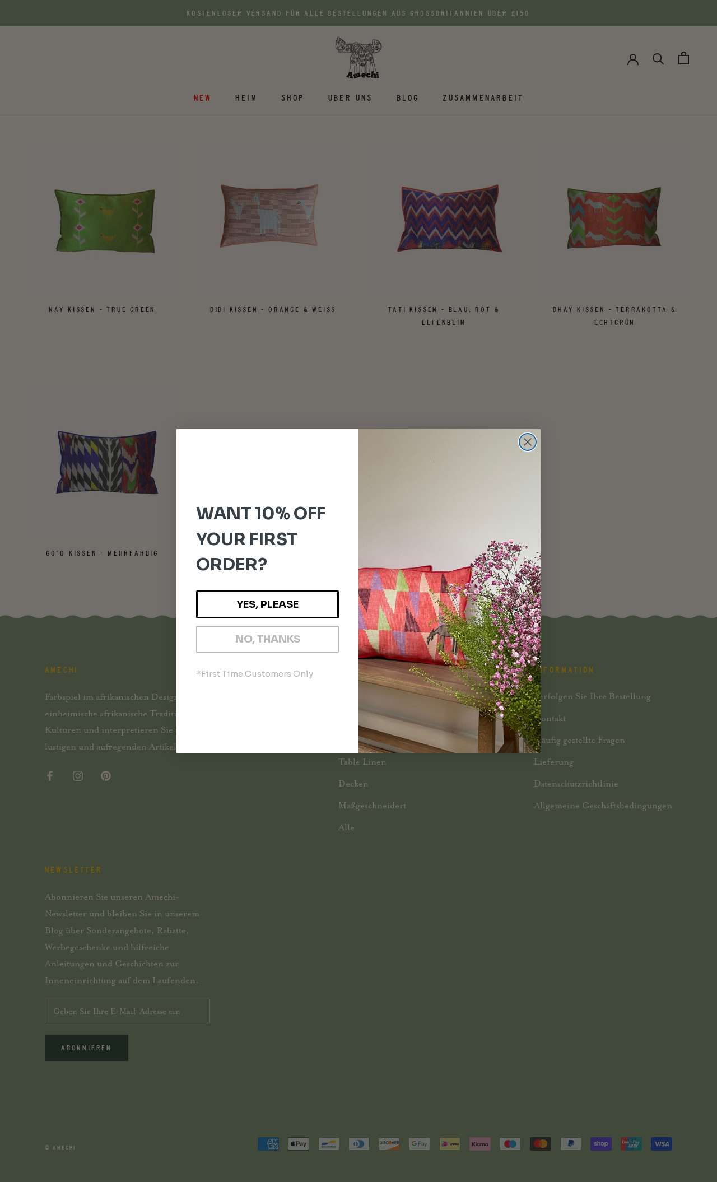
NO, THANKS (267, 639)
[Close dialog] (527, 442)
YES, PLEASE (267, 604)
